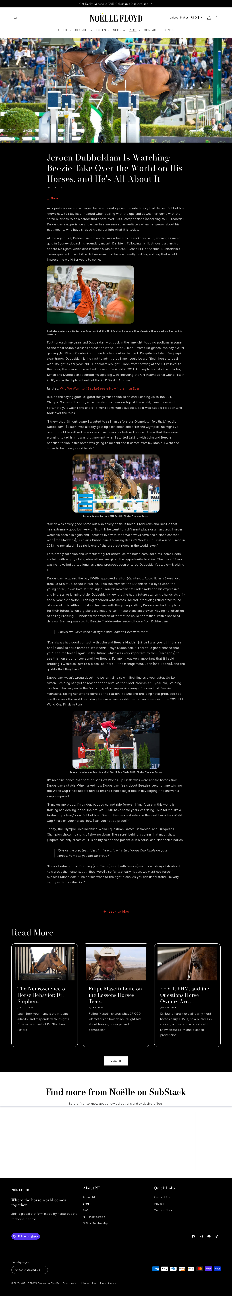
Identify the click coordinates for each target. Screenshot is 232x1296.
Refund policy (70, 1283)
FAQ (86, 1210)
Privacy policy (88, 1283)
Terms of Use (163, 1210)
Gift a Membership (95, 1223)
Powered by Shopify (48, 1283)
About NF (89, 1197)
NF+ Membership (94, 1216)
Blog (86, 1203)
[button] (15, 17)
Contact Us (162, 1197)
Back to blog (118, 911)
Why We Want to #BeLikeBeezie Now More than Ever (100, 388)
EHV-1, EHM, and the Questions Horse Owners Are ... (184, 995)
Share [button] (54, 198)
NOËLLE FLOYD (28, 1283)
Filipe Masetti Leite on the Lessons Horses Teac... (115, 995)
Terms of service (108, 1283)
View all (115, 1061)
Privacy (159, 1203)
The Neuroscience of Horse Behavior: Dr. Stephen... (42, 995)
